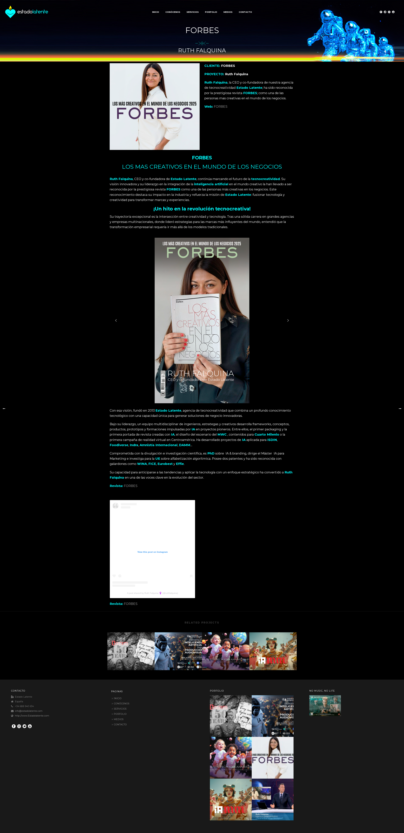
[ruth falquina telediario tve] (276, 796)
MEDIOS (227, 12)
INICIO (155, 12)
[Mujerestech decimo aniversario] (225, 645)
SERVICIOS (193, 12)
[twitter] (24, 726)
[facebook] (14, 726)
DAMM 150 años (131, 661)
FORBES (220, 106)
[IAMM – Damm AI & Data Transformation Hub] (273, 645)
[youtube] (30, 726)
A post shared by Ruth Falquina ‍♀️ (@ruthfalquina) (152, 593)
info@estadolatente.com (28, 711)
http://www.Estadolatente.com (32, 715)
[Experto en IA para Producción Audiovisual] (178, 645)
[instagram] (19, 726)
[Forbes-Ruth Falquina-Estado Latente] (276, 754)
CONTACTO (245, 12)
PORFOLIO (211, 12)
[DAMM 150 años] (131, 645)
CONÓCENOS (172, 12)
